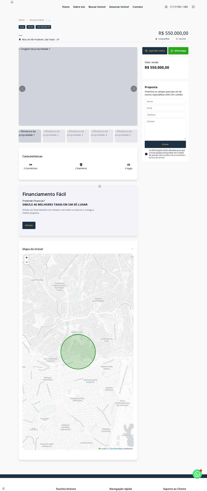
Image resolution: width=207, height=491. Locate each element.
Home (66, 6)
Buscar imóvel (97, 6)
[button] (22, 89)
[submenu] (193, 6)
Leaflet (103, 448)
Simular (29, 225)
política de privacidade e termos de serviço (167, 156)
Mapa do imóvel (32, 249)
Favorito (182, 39)
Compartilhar (164, 39)
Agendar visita (157, 50)
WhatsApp (180, 50)
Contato (138, 6)
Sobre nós (79, 6)
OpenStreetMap (116, 448)
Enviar (165, 144)
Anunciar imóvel (119, 6)
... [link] (49, 19)
